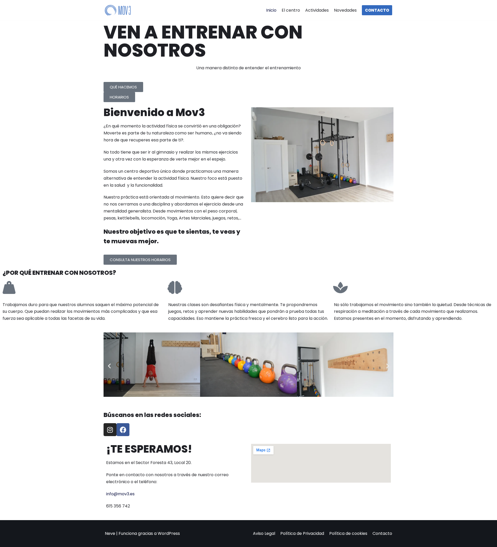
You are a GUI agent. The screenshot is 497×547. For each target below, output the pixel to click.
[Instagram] (110, 429)
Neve (110, 533)
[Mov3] (118, 10)
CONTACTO (377, 10)
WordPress (169, 533)
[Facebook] (122, 429)
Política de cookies (348, 533)
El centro (291, 10)
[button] (109, 366)
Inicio (271, 10)
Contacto (382, 533)
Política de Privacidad (302, 533)
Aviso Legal (264, 533)
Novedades (345, 10)
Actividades (317, 10)
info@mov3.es (120, 494)
